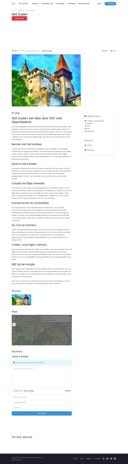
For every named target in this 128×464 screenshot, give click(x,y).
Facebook (90, 150)
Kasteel (97, 116)
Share (114, 51)
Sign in (99, 4)
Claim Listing (19, 18)
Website (90, 140)
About (75, 458)
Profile (16, 113)
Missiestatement (83, 4)
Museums (35, 4)
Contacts (97, 458)
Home (14, 10)
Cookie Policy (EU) (47, 4)
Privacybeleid (60, 4)
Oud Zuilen (24, 4)
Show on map (47, 51)
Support (88, 458)
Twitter (89, 145)
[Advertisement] (64, 35)
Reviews (17, 351)
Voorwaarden (71, 4)
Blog (81, 458)
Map (15, 311)
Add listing (111, 4)
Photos (16, 291)
